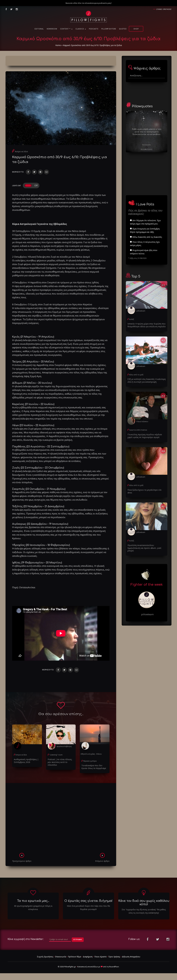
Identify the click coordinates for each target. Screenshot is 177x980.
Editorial (39, 29)
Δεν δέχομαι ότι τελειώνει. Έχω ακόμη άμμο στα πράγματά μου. (145, 222)
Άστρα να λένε (21, 151)
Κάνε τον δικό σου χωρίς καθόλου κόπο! (143, 902)
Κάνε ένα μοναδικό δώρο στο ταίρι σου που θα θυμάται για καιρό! (88, 908)
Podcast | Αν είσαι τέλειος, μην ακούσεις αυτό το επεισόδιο (60, 762)
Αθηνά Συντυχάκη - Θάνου (91, 754)
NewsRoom (52, 29)
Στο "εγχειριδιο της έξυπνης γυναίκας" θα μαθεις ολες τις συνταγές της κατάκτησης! (144, 911)
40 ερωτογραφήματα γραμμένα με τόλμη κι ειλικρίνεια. (33, 908)
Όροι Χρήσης (114, 956)
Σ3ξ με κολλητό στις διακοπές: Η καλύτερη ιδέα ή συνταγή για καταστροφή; (146, 380)
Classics (80, 29)
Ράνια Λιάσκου (142, 421)
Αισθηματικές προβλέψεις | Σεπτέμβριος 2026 (26, 760)
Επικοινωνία (60, 956)
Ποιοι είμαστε (100, 956)
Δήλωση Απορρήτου (131, 956)
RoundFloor (114, 966)
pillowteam (140, 311)
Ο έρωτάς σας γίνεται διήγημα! (88, 901)
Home (58, 45)
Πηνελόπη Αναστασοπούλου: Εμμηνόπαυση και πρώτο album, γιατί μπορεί (144, 548)
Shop (136, 29)
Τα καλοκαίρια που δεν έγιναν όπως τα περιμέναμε (93, 766)
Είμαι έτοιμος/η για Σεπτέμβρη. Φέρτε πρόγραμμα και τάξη (145, 230)
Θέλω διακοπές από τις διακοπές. (147, 237)
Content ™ (65, 29)
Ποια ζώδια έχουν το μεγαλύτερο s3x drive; (144, 491)
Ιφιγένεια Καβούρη (64, 746)
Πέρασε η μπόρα (90, 761)
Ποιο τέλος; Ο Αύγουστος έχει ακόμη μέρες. (145, 244)
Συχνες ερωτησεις (163, 9)
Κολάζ (131, 319)
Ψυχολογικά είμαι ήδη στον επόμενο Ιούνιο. (143, 252)
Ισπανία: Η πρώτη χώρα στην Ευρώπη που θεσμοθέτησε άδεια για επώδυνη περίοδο (146, 325)
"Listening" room (56, 755)
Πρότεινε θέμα (74, 956)
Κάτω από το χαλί (136, 374)
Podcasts (93, 29)
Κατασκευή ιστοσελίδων (87, 966)
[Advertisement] (61, 819)
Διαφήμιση (88, 956)
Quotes (123, 29)
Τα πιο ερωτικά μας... (33, 901)
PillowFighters (108, 29)
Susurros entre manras (138, 430)
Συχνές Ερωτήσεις (45, 956)
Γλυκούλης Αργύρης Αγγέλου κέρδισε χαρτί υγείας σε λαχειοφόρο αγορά (144, 436)
